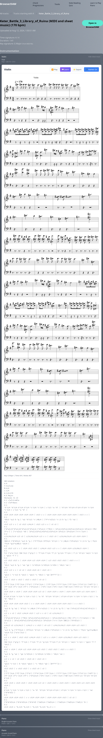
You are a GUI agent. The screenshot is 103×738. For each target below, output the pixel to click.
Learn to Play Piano (95, 4)
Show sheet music (94, 718)
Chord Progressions (38, 4)
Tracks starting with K (23, 13)
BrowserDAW (8, 4)
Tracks (57, 4)
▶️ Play (54, 69)
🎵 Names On (91, 69)
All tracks (4, 13)
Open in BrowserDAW (92, 24)
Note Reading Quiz (75, 4)
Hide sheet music (94, 57)
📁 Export (77, 69)
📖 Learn (65, 69)
